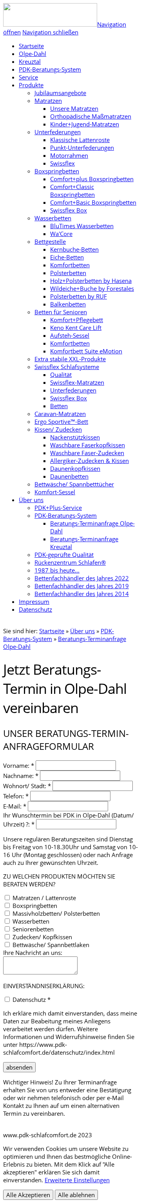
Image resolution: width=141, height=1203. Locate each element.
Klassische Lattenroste (80, 140)
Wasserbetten (52, 218)
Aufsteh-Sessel (69, 335)
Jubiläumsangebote (60, 93)
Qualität (61, 374)
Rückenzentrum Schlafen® (70, 562)
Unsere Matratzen (74, 108)
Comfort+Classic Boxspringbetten (72, 190)
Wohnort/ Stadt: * (27, 786)
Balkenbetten (68, 304)
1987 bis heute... (57, 570)
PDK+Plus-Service (58, 507)
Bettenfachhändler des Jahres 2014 (81, 594)
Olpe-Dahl (32, 54)
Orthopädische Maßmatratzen (90, 116)
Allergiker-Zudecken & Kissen (89, 461)
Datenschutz (35, 609)
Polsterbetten (68, 273)
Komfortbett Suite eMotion (86, 351)
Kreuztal (30, 61)
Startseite (51, 631)
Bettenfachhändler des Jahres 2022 (81, 578)
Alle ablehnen (76, 1195)
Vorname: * (18, 765)
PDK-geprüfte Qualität (64, 554)
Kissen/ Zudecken (58, 429)
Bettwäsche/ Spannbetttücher (74, 484)
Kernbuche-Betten (74, 249)
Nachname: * (20, 776)
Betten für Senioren (60, 312)
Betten (59, 406)
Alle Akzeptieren (28, 1195)
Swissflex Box (68, 210)
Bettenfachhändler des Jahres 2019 (81, 586)
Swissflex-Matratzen (77, 382)
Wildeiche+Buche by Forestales (92, 288)
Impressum (34, 601)
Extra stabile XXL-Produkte (70, 359)
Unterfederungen (57, 132)
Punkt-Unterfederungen (82, 147)
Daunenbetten (69, 476)
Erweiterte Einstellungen (77, 1180)
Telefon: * (16, 796)
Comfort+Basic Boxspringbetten (93, 202)
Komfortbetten (70, 265)
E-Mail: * (14, 806)
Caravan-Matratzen (60, 414)
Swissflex (62, 163)
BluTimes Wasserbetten (82, 226)
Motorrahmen (69, 155)
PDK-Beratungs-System (50, 69)
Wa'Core (61, 234)
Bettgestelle (50, 241)
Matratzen (48, 100)
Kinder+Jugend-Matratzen (84, 124)
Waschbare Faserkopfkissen (87, 445)
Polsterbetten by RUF (78, 296)
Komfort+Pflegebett (76, 320)
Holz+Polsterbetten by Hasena (91, 281)
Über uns (31, 500)
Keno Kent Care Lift (75, 327)
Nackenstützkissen (75, 437)
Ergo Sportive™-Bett (61, 421)
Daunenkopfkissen (75, 468)
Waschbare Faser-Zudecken (87, 453)
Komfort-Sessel (54, 492)
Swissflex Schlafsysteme (66, 367)
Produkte (31, 85)
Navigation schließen (50, 32)
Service (28, 77)
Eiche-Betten (67, 257)
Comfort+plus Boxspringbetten (92, 179)
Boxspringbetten (56, 171)
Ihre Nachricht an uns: (32, 952)
